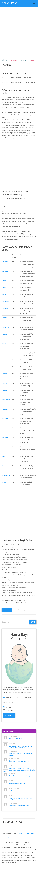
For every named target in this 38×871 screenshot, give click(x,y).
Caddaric (5, 308)
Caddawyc (5, 327)
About (20, 833)
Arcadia (4, 280)
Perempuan (9, 710)
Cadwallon (5, 418)
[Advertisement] (19, 29)
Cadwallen (5, 409)
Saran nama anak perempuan (19, 761)
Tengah (18, 697)
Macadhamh (6, 475)
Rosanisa (14, 60)
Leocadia (5, 456)
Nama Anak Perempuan (17, 783)
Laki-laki (8, 707)
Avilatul (32, 60)
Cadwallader (6, 399)
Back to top (30, 833)
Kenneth (23, 60)
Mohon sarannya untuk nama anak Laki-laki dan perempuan (20, 747)
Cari (33, 622)
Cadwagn (5, 390)
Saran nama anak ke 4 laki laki (19, 806)
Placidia (4, 482)
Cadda (4, 294)
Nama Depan (9, 697)
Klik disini (6, 610)
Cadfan (4, 343)
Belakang (27, 697)
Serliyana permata (15, 791)
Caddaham (5, 301)
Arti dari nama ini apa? (16, 739)
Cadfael (4, 334)
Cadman (5, 360)
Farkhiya (4, 60)
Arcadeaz (5, 262)
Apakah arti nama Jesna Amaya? (20, 776)
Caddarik (5, 317)
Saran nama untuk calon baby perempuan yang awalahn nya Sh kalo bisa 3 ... (19, 770)
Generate (9, 715)
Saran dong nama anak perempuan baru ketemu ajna (21, 799)
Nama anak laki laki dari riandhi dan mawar (21, 754)
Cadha (4, 353)
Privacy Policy (12, 838)
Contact (4, 838)
